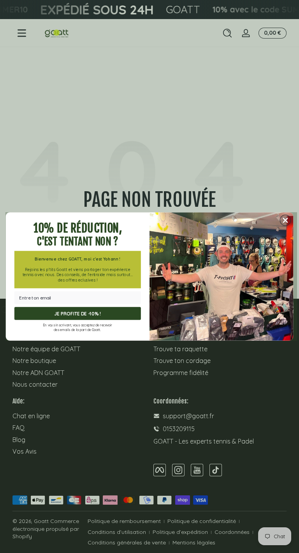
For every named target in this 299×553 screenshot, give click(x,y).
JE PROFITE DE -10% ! (78, 314)
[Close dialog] (285, 220)
